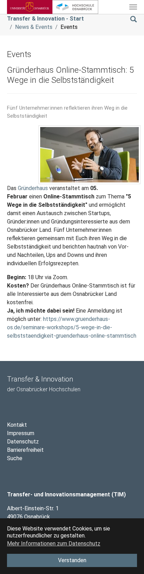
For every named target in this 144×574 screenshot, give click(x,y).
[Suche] (133, 18)
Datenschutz (23, 441)
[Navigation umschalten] (133, 7)
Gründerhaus (33, 188)
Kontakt (17, 425)
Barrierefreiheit (25, 450)
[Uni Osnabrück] (29, 7)
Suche (14, 458)
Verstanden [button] (72, 560)
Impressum (20, 433)
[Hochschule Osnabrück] (75, 7)
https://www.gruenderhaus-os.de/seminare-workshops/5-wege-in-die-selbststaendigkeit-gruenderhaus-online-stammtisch (71, 327)
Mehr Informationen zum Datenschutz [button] (53, 543)
